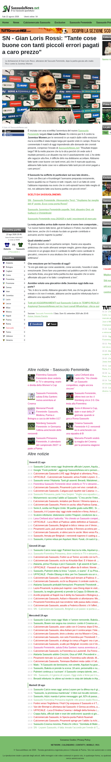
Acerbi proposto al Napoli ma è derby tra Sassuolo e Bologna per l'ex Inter (71, 595)
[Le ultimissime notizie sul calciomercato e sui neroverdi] (20, 8)
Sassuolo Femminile (44, 313)
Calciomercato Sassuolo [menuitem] (36, 22)
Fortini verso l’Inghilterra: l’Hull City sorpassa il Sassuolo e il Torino (68, 703)
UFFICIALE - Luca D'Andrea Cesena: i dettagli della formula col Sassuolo (71, 710)
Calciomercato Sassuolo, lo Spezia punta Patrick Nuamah (63, 717)
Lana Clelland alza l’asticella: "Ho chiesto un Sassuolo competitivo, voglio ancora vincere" (81, 382)
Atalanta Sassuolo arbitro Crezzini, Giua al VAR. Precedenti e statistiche (70, 654)
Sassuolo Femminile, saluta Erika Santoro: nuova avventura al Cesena (70, 647)
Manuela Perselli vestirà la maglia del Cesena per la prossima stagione (87, 441)
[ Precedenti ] (14, 252)
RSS (97, 745)
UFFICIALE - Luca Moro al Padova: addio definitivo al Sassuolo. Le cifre (70, 522)
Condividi (37, 324)
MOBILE (90, 745)
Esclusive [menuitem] (60, 22)
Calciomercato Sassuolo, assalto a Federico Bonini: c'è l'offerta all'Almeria (71, 605)
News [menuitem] (16, 22)
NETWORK (55, 745)
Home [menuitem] (5, 22)
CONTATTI (80, 745)
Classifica (8, 258)
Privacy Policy (83, 740)
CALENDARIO (68, 745)
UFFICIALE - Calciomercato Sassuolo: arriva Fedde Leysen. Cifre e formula (72, 477)
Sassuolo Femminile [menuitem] (81, 22)
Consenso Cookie (68, 740)
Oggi (105, 132)
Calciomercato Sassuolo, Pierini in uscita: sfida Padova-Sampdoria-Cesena (72, 504)
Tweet (53, 324)
